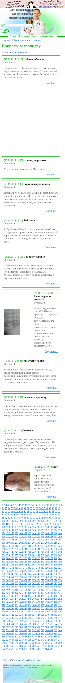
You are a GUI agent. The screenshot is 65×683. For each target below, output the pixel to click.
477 (60, 602)
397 (16, 586)
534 (3, 618)
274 (29, 558)
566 (21, 624)
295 (60, 561)
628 (47, 636)
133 (25, 527)
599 (42, 630)
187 (16, 539)
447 (51, 596)
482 (21, 605)
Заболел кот (31, 220)
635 (16, 639)
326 (12, 571)
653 (34, 643)
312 (12, 568)
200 (12, 542)
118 (20, 524)
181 (51, 536)
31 (25, 508)
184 (3, 539)
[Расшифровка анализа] (12, 334)
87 (21, 517)
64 (9, 514)
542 (38, 618)
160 (21, 533)
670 (47, 646)
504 (55, 608)
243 (16, 552)
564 (12, 624)
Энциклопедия (46, 36)
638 (29, 639)
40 (53, 508)
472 (38, 602)
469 (25, 602)
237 (51, 549)
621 (16, 636)
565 (16, 624)
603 (60, 630)
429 (34, 593)
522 (12, 614)
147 (25, 530)
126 (54, 524)
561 (60, 621)
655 (42, 643)
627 (42, 636)
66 (15, 514)
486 (38, 605)
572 (47, 624)
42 (59, 508)
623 (25, 636)
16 (38, 505)
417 (42, 589)
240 (3, 552)
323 (60, 568)
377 (51, 580)
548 (3, 621)
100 (3, 521)
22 (57, 505)
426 (21, 593)
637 (25, 639)
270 (12, 558)
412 (21, 589)
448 (55, 596)
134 (29, 527)
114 (3, 524)
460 (47, 599)
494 (12, 608)
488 (47, 605)
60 (56, 511)
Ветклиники (23, 36)
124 (46, 524)
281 (60, 558)
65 (12, 514)
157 (8, 533)
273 (25, 558)
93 (40, 517)
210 (55, 542)
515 (42, 611)
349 (51, 574)
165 (42, 533)
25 (6, 508)
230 (21, 549)
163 (34, 533)
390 (47, 583)
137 (42, 527)
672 (55, 646)
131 (16, 527)
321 (51, 568)
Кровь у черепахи (35, 160)
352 (3, 577)
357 (25, 577)
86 (18, 517)
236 (47, 549)
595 (25, 630)
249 (42, 552)
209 (51, 542)
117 (16, 524)
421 (60, 589)
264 (47, 555)
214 (12, 546)
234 (38, 549)
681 (34, 649)
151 (42, 530)
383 (16, 583)
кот (55, 466)
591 (8, 630)
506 (3, 611)
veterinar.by (20, 660)
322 (55, 568)
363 (51, 577)
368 (12, 580)
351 (60, 574)
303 (34, 564)
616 (55, 633)
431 (42, 593)
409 (8, 589)
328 (21, 571)
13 (29, 505)
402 (38, 586)
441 (25, 596)
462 (55, 599)
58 (50, 511)
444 (38, 596)
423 (8, 593)
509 (16, 611)
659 (60, 643)
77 (50, 514)
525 (25, 614)
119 (24, 524)
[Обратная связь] (17, 30)
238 (55, 549)
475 (51, 602)
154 (55, 530)
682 (38, 649)
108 (38, 521)
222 (47, 546)
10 (20, 505)
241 (8, 552)
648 (12, 643)
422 (3, 593)
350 (55, 574)
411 (16, 589)
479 (8, 605)
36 (40, 508)
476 (55, 602)
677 (16, 649)
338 (3, 574)
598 (38, 630)
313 (16, 568)
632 (3, 639)
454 (21, 599)
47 (15, 511)
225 (60, 546)
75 (43, 514)
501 (42, 608)
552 (21, 621)
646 (3, 643)
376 (47, 580)
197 (60, 539)
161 (25, 533)
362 (47, 577)
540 (29, 618)
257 (16, 555)
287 (25, 561)
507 (8, 611)
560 (55, 621)
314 (21, 568)
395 (8, 586)
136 (38, 527)
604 (3, 633)
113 (59, 521)
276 (38, 558)
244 (21, 552)
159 (16, 533)
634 (12, 639)
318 (38, 568)
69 (25, 514)
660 (3, 646)
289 (34, 561)
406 (55, 586)
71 (31, 514)
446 (47, 596)
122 (37, 524)
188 (21, 539)
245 (25, 552)
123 (41, 524)
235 (42, 549)
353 (8, 577)
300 (21, 564)
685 (51, 649)
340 (12, 574)
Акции (13, 36)
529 (42, 614)
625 (34, 636)
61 (59, 511)
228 (12, 549)
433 (51, 593)
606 (12, 633)
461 (51, 599)
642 (47, 639)
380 (3, 583)
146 (21, 530)
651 (25, 643)
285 (16, 561)
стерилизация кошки (37, 184)
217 (25, 546)
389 (42, 583)
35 (37, 508)
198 (3, 542)
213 (8, 546)
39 (50, 508)
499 (34, 608)
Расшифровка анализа (42, 297)
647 (8, 643)
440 (21, 596)
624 (29, 636)
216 (21, 546)
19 (48, 505)
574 (55, 624)
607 (16, 633)
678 (21, 649)
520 (3, 614)
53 (34, 511)
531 (51, 614)
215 (16, 546)
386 (29, 583)
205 (34, 542)
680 (29, 649)
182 (55, 536)
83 (9, 517)
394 (3, 586)
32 (28, 508)
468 (21, 602)
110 (47, 521)
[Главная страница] (5, 30)
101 (8, 521)
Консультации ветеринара (27, 40)
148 (29, 530)
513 (34, 611)
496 (21, 608)
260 (29, 555)
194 (47, 539)
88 (25, 517)
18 (45, 505)
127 (59, 524)
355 (16, 577)
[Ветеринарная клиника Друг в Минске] (32, 7)
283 (8, 561)
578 (12, 627)
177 (34, 536)
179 (42, 536)
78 (53, 514)
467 (16, 602)
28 (15, 508)
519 (60, 611)
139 (51, 527)
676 (12, 649)
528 (38, 614)
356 (21, 577)
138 (47, 527)
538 (21, 618)
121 (33, 524)
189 (25, 539)
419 (51, 589)
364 (55, 577)
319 (42, 568)
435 (60, 593)
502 (47, 608)
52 (31, 511)
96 (50, 517)
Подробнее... (51, 83)
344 (29, 574)
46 (12, 511)
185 (8, 539)
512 (29, 611)
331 (34, 571)
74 (40, 514)
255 (8, 555)
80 (59, 514)
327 (16, 571)
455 (25, 599)
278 (47, 558)
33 (31, 508)
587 (51, 627)
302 (29, 564)
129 (8, 527)
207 (42, 542)
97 (53, 517)
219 (34, 546)
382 (12, 583)
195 (51, 539)
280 (55, 558)
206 (38, 542)
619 (8, 636)
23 (60, 505)
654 (38, 643)
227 (8, 549)
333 (42, 571)
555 (34, 621)
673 (60, 646)
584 (38, 627)
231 (25, 549)
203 (25, 542)
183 (60, 536)
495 (16, 608)
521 (8, 614)
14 (32, 505)
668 (38, 646)
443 (34, 596)
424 (12, 593)
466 (12, 602)
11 (23, 505)
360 (38, 577)
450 (3, 599)
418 (47, 589)
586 (47, 627)
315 (25, 568)
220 (38, 546)
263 (42, 555)
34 (34, 508)
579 (16, 627)
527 (34, 614)
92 (37, 517)
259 (25, 555)
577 (8, 627)
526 (29, 614)
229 (16, 549)
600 (47, 630)
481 (16, 605)
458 (38, 599)
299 (16, 564)
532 (55, 614)
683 (42, 649)
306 (47, 564)
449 (60, 596)
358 (29, 577)
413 (25, 589)
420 (55, 589)
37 (43, 508)
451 (8, 599)
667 (34, 646)
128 (3, 527)
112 (55, 521)
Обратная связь (34, 660)
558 (47, 621)
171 (8, 536)
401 (34, 586)
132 (21, 527)
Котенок (28, 430)
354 (12, 577)
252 (55, 552)
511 (25, 611)
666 (29, 646)
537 (16, 618)
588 (55, 627)
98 (56, 517)
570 (38, 624)
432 (47, 593)
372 (29, 580)
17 (42, 505)
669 (42, 646)
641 (42, 639)
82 (6, 517)
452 (12, 599)
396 (12, 586)
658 (55, 643)
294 (55, 561)
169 (60, 533)
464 (3, 602)
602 (55, 630)
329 (25, 571)
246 (29, 552)
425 (16, 593)
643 (51, 639)
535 (8, 618)
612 (38, 633)
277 (42, 558)
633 (8, 639)
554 (29, 621)
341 (16, 574)
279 (51, 558)
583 (34, 627)
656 (47, 643)
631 (60, 636)
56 (43, 511)
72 (34, 514)
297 (8, 564)
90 (31, 517)
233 (34, 549)
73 (37, 514)
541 (34, 618)
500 (38, 608)
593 (16, 630)
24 (3, 508)
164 (38, 533)
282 (3, 561)
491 (60, 605)
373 (34, 580)
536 (12, 618)
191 (34, 539)
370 (21, 580)
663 (16, 646)
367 (8, 580)
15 (35, 505)
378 (55, 580)
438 (12, 596)
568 (29, 624)
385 (25, 583)
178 (38, 536)
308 (55, 564)
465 (8, 602)
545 (51, 618)
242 (12, 552)
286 (21, 561)
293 (51, 561)
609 (25, 633)
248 (38, 552)
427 (25, 593)
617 (60, 633)
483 (25, 605)
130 (12, 527)
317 (34, 568)
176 (29, 536)
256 (12, 555)
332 (38, 571)
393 (60, 583)
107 (34, 521)
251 (51, 552)
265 (51, 555)
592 (12, 630)
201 (16, 542)
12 (26, 505)
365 (60, 577)
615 (51, 633)
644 (55, 639)
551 (16, 621)
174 (21, 536)
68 (21, 514)
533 (60, 614)
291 (42, 561)
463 (60, 599)
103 (16, 521)
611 (34, 633)
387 (34, 583)
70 (28, 514)
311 (8, 568)
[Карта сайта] (28, 30)
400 (29, 586)
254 (3, 555)
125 (50, 524)
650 (21, 643)
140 (55, 527)
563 (8, 624)
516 (47, 611)
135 (34, 527)
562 (3, 624)
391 (51, 583)
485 (34, 605)
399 (25, 586)
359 (34, 577)
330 (29, 571)
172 (12, 536)
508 (12, 611)
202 (21, 542)
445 (42, 596)
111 (51, 521)
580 (21, 627)
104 (21, 521)
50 (25, 511)
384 (21, 583)
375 (42, 580)
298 (12, 564)
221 (42, 546)
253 (60, 552)
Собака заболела (34, 59)
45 (9, 511)
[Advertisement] (32, 121)
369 (16, 580)
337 (60, 571)
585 (42, 627)
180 (47, 536)
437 (8, 596)
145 (16, 530)
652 (29, 643)
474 (47, 602)
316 (29, 568)
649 (16, 643)
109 (42, 521)
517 (51, 611)
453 (16, 599)
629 (51, 636)
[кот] (17, 490)
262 (38, 555)
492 (3, 608)
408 (3, 589)
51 (28, 511)
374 (38, 580)
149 (34, 530)
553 (25, 621)
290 (38, 561)
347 (42, 574)
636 (21, 639)
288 (29, 561)
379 (60, 580)
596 (29, 630)
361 (42, 577)
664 (21, 646)
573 (51, 624)
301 (25, 564)
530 (47, 614)
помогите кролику (35, 397)
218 (29, 546)
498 (29, 608)
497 (25, 608)
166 (47, 533)
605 (8, 633)
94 (43, 517)
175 (25, 536)
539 (25, 618)
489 (51, 605)
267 (60, 555)
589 (60, 627)
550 (12, 621)
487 (42, 605)
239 (60, 549)
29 (18, 508)
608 (21, 633)
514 (38, 611)
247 (34, 552)
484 (29, 605)
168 (55, 533)
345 (34, 574)
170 (3, 536)
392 (55, 583)
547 (60, 618)
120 (28, 524)
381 (8, 583)
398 (21, 586)
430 (38, 593)
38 (46, 508)
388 (38, 583)
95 (46, 517)
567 (25, 624)
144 (12, 530)
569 (34, 624)
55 (40, 511)
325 (8, 571)
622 (21, 636)
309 (60, 564)
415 (34, 589)
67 (18, 514)
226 (3, 549)
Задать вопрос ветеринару (15, 52)
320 (47, 568)
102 (12, 521)
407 (60, 586)
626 (38, 636)
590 (3, 630)
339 (8, 574)
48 (18, 511)
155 (60, 530)
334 (47, 571)
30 (21, 508)
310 (3, 568)
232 (29, 549)
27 (12, 508)
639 (34, 639)
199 (8, 542)
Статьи (34, 36)
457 (34, 599)
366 (3, 580)
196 (55, 539)
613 (42, 633)
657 (51, 643)
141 (60, 527)
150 (38, 530)
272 (21, 558)
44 (6, 511)
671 (51, 646)
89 (28, 517)
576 (3, 627)
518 (55, 611)
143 (8, 530)
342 (21, 574)
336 (55, 571)
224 (55, 546)
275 (34, 558)
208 (47, 542)
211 (60, 542)
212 (3, 546)
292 (47, 561)
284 (12, 561)
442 (29, 596)
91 (34, 517)
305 (42, 564)
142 (3, 530)
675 (8, 649)
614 (47, 633)
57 (46, 511)
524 (21, 614)
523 (16, 614)
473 (42, 602)
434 (55, 593)
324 (3, 571)
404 (47, 586)
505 (60, 608)
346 (38, 574)
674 (3, 649)
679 (25, 649)
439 (16, 596)
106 (29, 521)
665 (25, 646)
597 (34, 630)
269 (8, 558)
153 (51, 530)
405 (51, 586)
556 (38, 621)
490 (55, 605)
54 (37, 511)
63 (6, 514)
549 (8, 621)
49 (21, 511)
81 (3, 517)
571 (42, 624)
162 (29, 533)
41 (56, 508)
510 (21, 611)
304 (38, 564)
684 (47, 649)
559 (51, 621)
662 (12, 646)
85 (15, 517)
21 (54, 505)
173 (16, 536)
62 (3, 514)
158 (12, 533)
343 (25, 574)
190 (29, 539)
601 (51, 630)
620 (12, 636)
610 (29, 633)
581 (25, 627)
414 (29, 589)
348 (47, 574)
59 (53, 511)
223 (51, 546)
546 (55, 618)
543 (42, 618)
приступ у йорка (34, 360)
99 (59, 517)
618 (3, 636)
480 (12, 605)
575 (60, 624)
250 (47, 552)
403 (42, 586)
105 (25, 521)
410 (12, 589)
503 (51, 608)
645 (60, 639)
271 (16, 558)
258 (21, 555)
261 (34, 555)
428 (29, 593)
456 (29, 599)
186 (12, 539)
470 (29, 602)
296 (3, 564)
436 (3, 596)
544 (47, 618)
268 (3, 558)
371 (25, 580)
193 (42, 539)
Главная (6, 40)
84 (12, 517)
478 (3, 605)
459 (42, 599)
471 (34, 602)
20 (51, 505)
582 (29, 627)
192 (38, 539)
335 (51, 571)
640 (38, 639)
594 (21, 630)
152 (47, 530)
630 (55, 636)
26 (9, 508)
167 (51, 533)
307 (51, 564)
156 (3, 533)
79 (56, 514)
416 (38, 589)
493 (8, 608)
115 (7, 524)
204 (29, 542)
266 (55, 555)
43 (3, 511)
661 (8, 646)
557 (42, 621)
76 (46, 514)
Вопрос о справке (34, 256)
